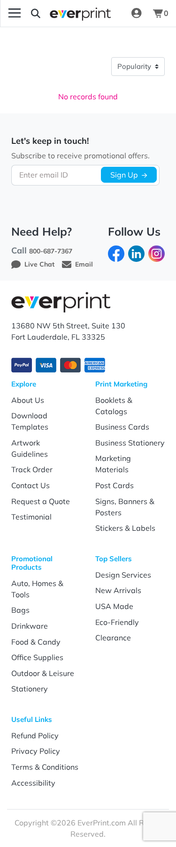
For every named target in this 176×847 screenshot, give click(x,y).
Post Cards (114, 485)
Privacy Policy (35, 751)
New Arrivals (118, 590)
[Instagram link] (156, 253)
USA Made (114, 606)
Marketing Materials (113, 463)
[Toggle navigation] (15, 13)
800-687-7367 (50, 251)
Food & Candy (36, 641)
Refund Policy (35, 735)
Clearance (113, 637)
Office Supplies (37, 657)
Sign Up (124, 174)
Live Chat (39, 264)
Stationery (29, 688)
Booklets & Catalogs (113, 405)
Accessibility (33, 783)
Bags (20, 610)
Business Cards (122, 426)
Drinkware (29, 626)
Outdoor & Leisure (42, 673)
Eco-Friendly (117, 622)
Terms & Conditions (44, 767)
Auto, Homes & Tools (37, 589)
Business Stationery (130, 442)
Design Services (123, 575)
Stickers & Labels (125, 528)
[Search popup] (35, 13)
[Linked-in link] (136, 253)
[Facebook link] (116, 253)
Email (84, 264)
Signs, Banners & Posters (124, 507)
